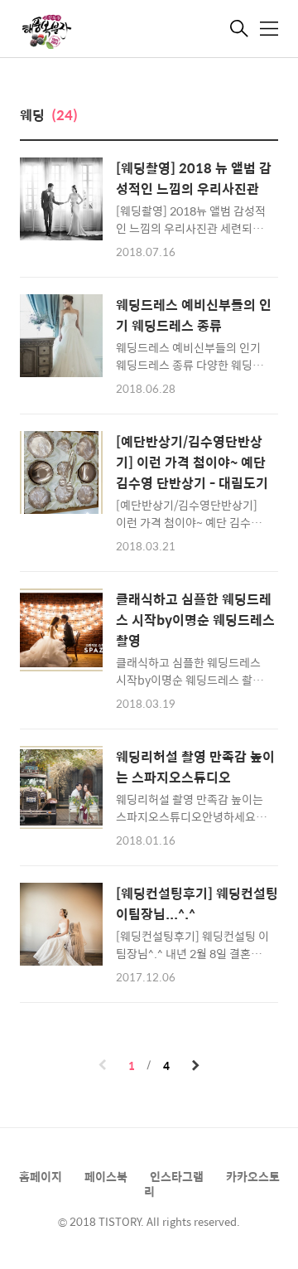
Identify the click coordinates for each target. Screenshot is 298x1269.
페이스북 (105, 1176)
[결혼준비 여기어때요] (102, 30)
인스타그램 (177, 1176)
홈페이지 (40, 1176)
